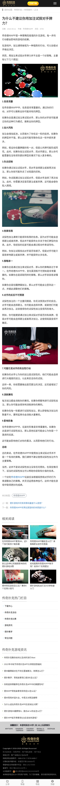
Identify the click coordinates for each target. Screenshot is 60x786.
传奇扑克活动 (10, 612)
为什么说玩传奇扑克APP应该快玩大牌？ (21, 704)
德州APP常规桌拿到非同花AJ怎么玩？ (20, 691)
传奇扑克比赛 (10, 619)
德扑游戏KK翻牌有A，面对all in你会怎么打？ (23, 711)
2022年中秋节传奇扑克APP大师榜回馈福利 (23, 664)
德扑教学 (8, 632)
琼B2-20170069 (29, 765)
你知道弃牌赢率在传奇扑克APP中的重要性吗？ (24, 684)
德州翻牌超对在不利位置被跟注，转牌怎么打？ (24, 671)
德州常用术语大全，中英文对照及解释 (20, 698)
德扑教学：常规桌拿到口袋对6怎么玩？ (21, 678)
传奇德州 (28, 10)
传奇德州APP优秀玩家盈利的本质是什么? (28, 507)
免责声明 (16, 752)
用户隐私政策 (27, 752)
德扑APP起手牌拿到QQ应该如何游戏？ (21, 718)
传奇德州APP (18, 477)
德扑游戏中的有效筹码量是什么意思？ (26, 503)
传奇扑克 (18, 10)
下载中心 (8, 606)
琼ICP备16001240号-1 (18, 768)
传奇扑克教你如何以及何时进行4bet (19, 657)
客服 (22, 784)
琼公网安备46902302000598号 (27, 771)
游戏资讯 (8, 625)
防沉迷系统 (7, 752)
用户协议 (37, 752)
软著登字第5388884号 (26, 762)
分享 (7, 784)
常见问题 (8, 638)
